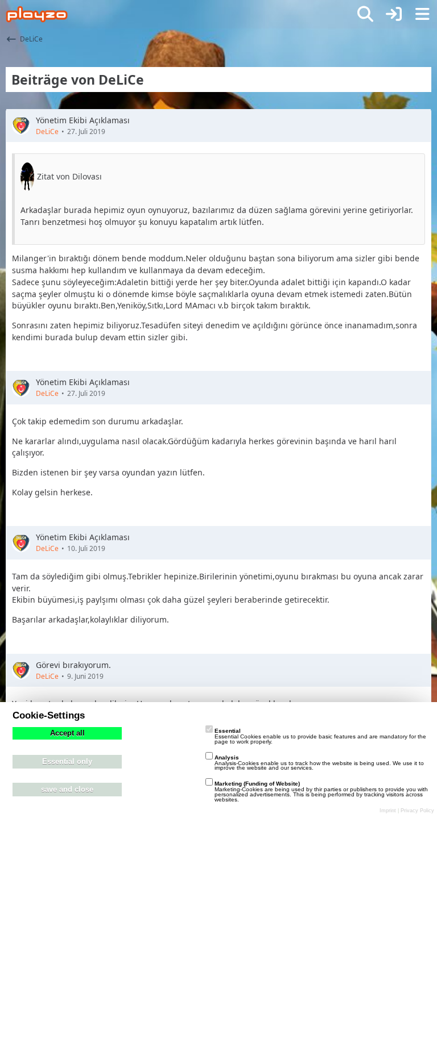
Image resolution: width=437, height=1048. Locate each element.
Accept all (67, 733)
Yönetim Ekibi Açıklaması (83, 120)
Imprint (388, 810)
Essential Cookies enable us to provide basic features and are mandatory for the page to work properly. (320, 736)
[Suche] (365, 14)
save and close (67, 790)
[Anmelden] (393, 14)
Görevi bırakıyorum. (73, 664)
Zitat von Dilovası (69, 176)
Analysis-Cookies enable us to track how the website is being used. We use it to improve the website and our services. (319, 762)
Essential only (67, 762)
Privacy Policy (417, 810)
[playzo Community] (36, 14)
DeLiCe (47, 131)
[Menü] (422, 14)
